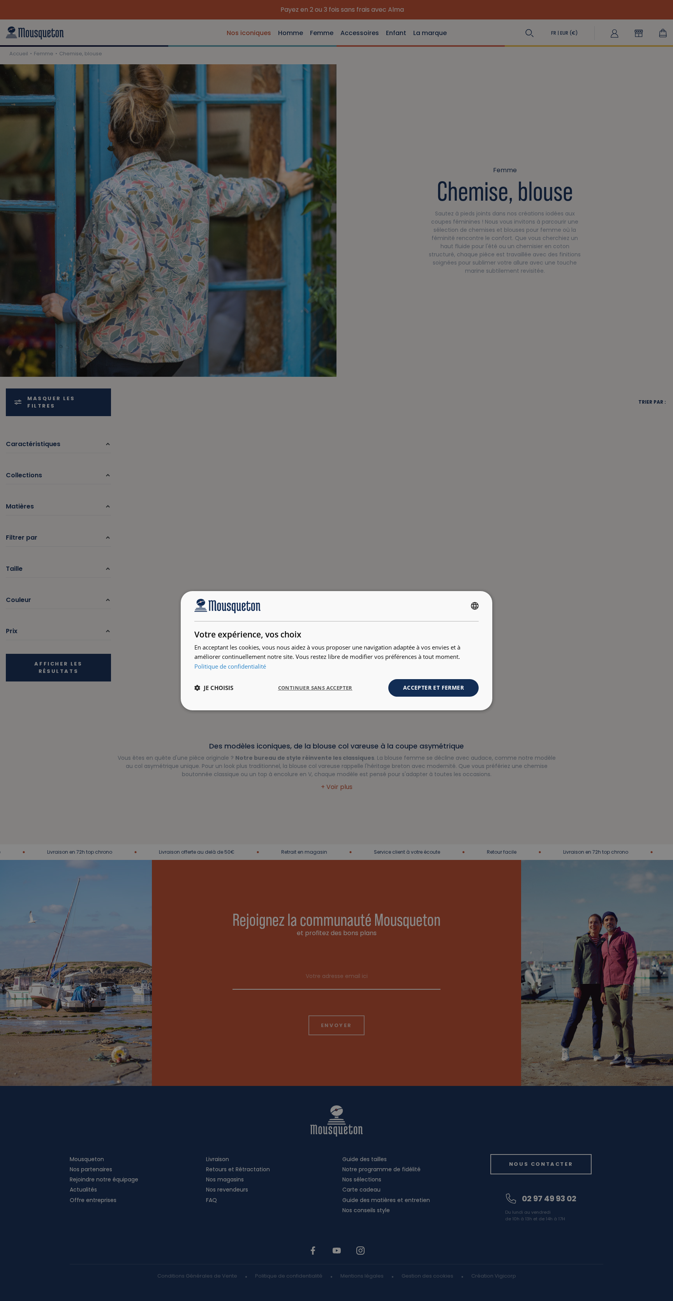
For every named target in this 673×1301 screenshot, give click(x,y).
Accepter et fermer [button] (433, 687)
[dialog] (336, 650)
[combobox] (475, 606)
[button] (213, 687)
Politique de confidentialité (230, 666)
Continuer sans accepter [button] (315, 687)
